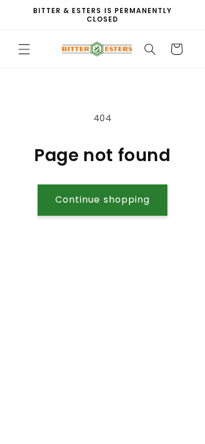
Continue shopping (102, 199)
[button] (24, 49)
